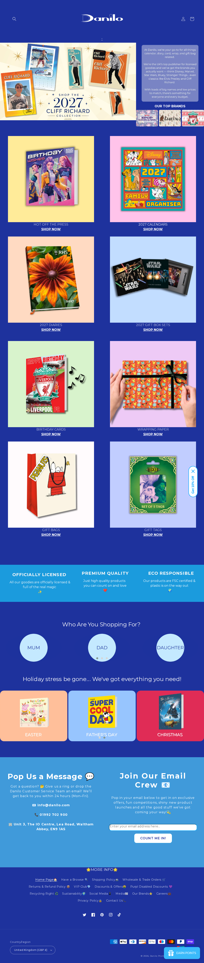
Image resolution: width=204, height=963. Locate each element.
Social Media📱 (100, 893)
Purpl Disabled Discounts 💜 (151, 886)
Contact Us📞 (116, 900)
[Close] (193, 471)
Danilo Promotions (160, 956)
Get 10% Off (193, 485)
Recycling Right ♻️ (44, 893)
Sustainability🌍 (73, 893)
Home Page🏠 (46, 879)
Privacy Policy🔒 (90, 900)
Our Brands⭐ (142, 893)
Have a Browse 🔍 (74, 879)
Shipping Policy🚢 (105, 879)
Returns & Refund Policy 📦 (49, 886)
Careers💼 (163, 893)
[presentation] (130, 118)
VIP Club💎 (82, 886)
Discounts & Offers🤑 (110, 886)
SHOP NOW (51, 229)
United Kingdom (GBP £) (30, 949)
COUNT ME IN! (153, 838)
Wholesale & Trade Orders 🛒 (144, 879)
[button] (14, 19)
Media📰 (122, 893)
